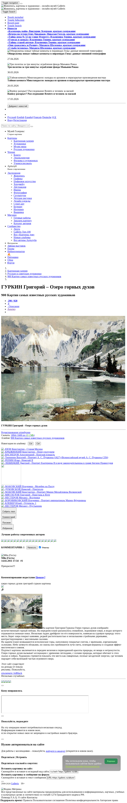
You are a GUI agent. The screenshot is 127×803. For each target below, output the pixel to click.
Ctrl (30, 443)
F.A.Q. (14, 797)
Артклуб (16, 167)
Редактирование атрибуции (15, 432)
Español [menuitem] (29, 117)
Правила (28, 800)
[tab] (12, 300)
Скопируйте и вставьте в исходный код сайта (25, 771)
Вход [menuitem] (10, 120)
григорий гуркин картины (37, 583)
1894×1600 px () (23, 435)
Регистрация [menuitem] (20, 120)
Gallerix (15, 783)
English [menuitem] (20, 117)
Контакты (32, 797)
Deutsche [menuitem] (46, 117)
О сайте (22, 797)
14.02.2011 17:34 (10, 560)
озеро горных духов (11, 583)
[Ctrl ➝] (28, 486)
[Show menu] (21, 3)
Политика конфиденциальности (82, 800)
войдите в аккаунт (55, 751)
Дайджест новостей (18, 106)
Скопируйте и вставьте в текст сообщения (23, 777)
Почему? (40, 577)
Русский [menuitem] (11, 117)
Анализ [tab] (11, 309)
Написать (32, 547)
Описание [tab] (13, 306)
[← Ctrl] (57, 463)
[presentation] (66, 312)
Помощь (6, 797)
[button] (15, 17)
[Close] (32, 126)
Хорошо (111, 761)
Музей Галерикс (16, 132)
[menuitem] (54, 117)
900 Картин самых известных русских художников (37, 438)
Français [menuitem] (37, 117)
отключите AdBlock (11, 673)
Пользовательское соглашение (49, 800)
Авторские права (109, 800)
